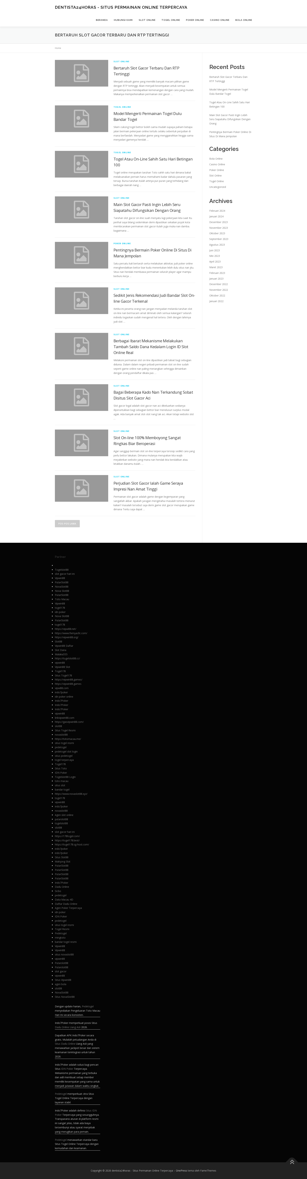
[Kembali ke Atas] (292, 1162)
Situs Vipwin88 (63, 980)
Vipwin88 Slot (62, 667)
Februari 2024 (217, 210)
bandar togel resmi (66, 942)
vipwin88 (60, 662)
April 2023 (215, 261)
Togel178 (60, 671)
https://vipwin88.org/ (66, 637)
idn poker (60, 612)
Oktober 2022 (217, 295)
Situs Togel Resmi (65, 730)
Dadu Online (62, 886)
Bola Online (243, 20)
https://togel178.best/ (67, 840)
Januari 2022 (216, 301)
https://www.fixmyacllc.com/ (71, 633)
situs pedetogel (63, 755)
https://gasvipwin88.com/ (69, 722)
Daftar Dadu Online (66, 903)
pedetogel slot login (66, 751)
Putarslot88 (61, 963)
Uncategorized (217, 187)
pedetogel (60, 747)
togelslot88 (61, 823)
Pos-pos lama (67, 523)
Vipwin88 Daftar (64, 645)
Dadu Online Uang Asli (67, 1027)
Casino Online (219, 20)
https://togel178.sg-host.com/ (72, 844)
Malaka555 (61, 654)
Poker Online (195, 20)
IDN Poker (61, 772)
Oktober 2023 (217, 233)
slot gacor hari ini (65, 573)
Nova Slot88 (62, 591)
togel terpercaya (64, 760)
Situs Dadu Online (65, 1043)
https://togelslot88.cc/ (67, 658)
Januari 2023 (216, 278)
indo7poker (61, 692)
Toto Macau (62, 599)
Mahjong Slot (62, 861)
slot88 (58, 726)
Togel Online (170, 20)
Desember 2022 (218, 284)
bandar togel (62, 789)
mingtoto (60, 937)
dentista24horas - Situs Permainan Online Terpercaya (121, 7)
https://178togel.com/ (67, 836)
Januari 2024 (216, 216)
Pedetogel (61, 933)
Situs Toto (61, 768)
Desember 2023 (218, 222)
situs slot (60, 785)
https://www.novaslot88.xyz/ (71, 793)
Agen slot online (64, 815)
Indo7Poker (61, 700)
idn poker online (64, 696)
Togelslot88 (62, 569)
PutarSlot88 (61, 582)
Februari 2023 (217, 273)
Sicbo (58, 891)
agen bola (60, 984)
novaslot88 (61, 734)
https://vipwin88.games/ (68, 679)
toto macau (61, 781)
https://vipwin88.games (68, 683)
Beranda (102, 20)
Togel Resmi (62, 929)
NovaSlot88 (61, 586)
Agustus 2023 (217, 244)
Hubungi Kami (123, 20)
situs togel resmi (64, 743)
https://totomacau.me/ (68, 739)
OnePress (181, 1170)
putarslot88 (61, 819)
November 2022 (218, 289)
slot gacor (60, 971)
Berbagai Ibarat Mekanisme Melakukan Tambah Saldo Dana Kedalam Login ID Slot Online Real (151, 346)
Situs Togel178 (63, 675)
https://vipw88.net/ (65, 629)
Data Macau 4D (64, 899)
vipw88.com (62, 688)
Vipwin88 (60, 578)
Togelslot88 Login (65, 777)
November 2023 (218, 227)
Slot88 (58, 641)
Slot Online (147, 20)
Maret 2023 (216, 267)
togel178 (60, 607)
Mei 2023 (214, 256)
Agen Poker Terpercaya (68, 908)
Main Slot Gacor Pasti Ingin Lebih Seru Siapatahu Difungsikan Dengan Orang (230, 119)
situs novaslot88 (64, 954)
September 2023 (218, 239)
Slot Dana (60, 650)
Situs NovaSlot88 (65, 996)
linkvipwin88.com (64, 717)
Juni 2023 (214, 250)
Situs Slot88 (61, 857)
